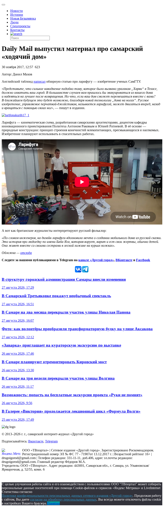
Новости (16, 11)
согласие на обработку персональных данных (63, 499)
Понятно (53, 503)
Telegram (51, 441)
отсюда (26, 253)
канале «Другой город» (96, 260)
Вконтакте (35, 441)
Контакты (17, 30)
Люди (14, 22)
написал (39, 81)
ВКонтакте (124, 260)
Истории (16, 14)
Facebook (143, 260)
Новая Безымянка (23, 18)
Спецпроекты (20, 26)
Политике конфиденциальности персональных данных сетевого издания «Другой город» (67, 495)
